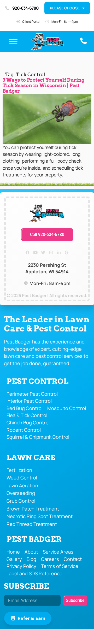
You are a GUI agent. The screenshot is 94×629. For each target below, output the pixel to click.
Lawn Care (31, 457)
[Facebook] (27, 253)
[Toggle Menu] (13, 42)
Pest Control (37, 381)
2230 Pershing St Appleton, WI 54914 (47, 268)
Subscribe (26, 586)
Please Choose (65, 7)
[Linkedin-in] (59, 253)
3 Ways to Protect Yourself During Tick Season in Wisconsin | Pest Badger (43, 85)
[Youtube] (35, 253)
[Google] (66, 253)
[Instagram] (51, 253)
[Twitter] (43, 253)
